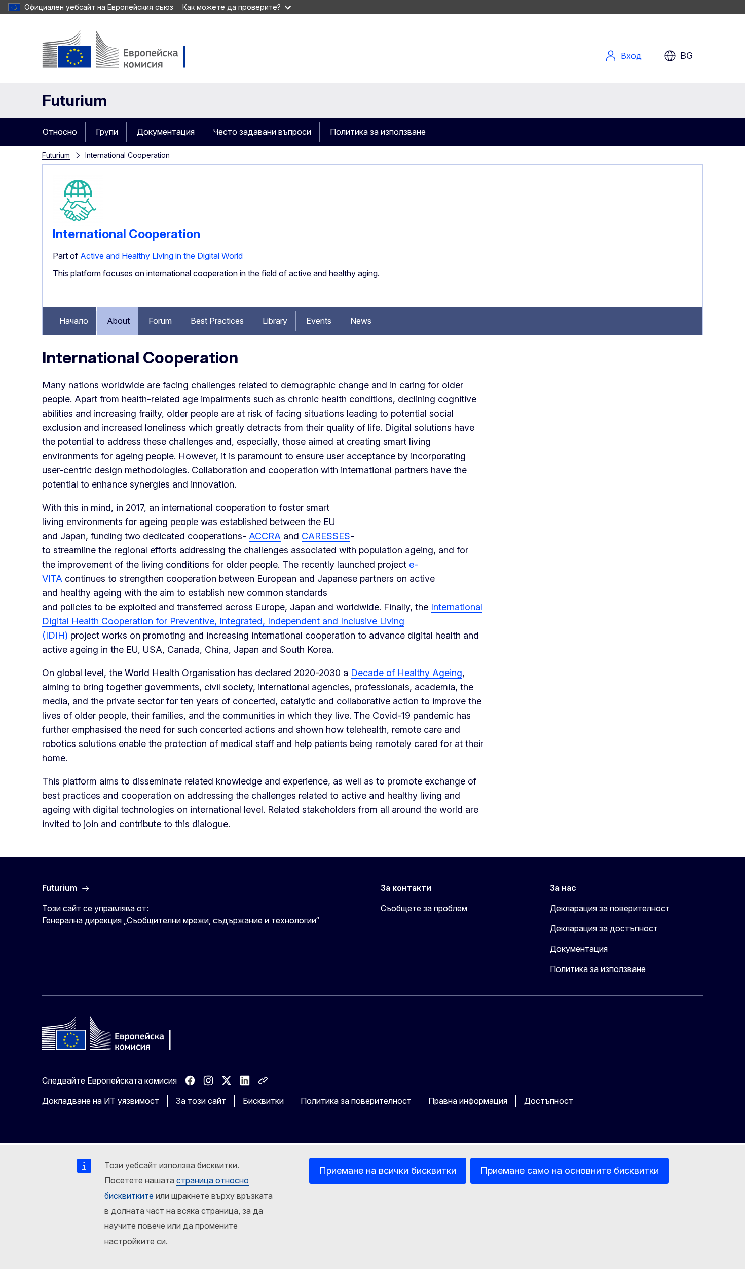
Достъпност (548, 1101)
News (360, 321)
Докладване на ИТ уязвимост (100, 1101)
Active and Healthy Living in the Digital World (161, 256)
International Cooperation (126, 234)
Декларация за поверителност (610, 908)
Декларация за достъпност (604, 928)
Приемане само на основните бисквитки (569, 1170)
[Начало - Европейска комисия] (124, 50)
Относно (60, 132)
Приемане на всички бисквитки (387, 1170)
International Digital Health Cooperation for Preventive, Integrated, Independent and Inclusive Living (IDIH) (262, 621)
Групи (107, 132)
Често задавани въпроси (262, 132)
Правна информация (467, 1101)
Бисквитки (263, 1101)
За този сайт (201, 1101)
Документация (166, 132)
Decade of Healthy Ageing (406, 672)
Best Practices (217, 321)
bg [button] (686, 55)
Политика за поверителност (356, 1101)
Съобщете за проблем (424, 908)
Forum (160, 321)
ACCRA (265, 536)
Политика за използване (378, 132)
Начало (73, 321)
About (118, 321)
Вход (631, 56)
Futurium (74, 100)
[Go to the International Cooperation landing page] (78, 222)
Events (318, 321)
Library (275, 321)
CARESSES (326, 536)
